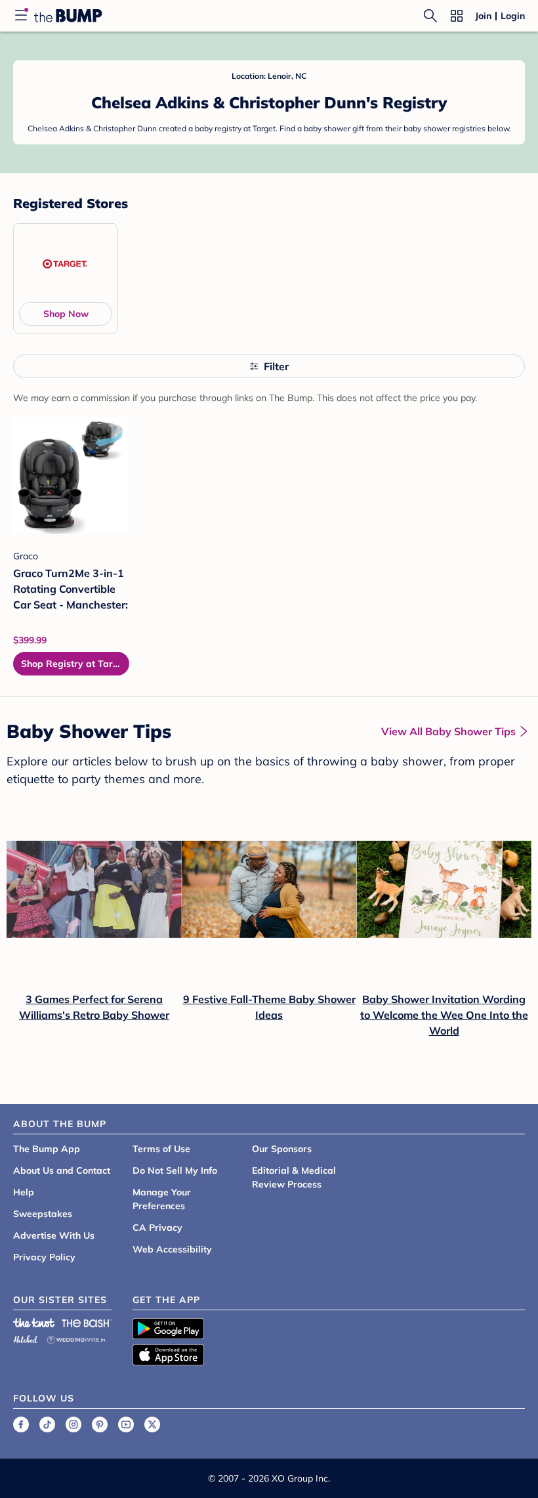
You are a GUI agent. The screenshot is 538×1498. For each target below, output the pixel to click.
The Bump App (46, 1149)
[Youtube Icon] (126, 1424)
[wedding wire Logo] (76, 1337)
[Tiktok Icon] (47, 1424)
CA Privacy (157, 1227)
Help (23, 1192)
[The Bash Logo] (87, 1322)
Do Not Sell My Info (175, 1170)
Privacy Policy (44, 1257)
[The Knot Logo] (34, 1322)
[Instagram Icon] (73, 1424)
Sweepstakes (42, 1214)
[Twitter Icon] (152, 1424)
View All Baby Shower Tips (448, 731)
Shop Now (66, 314)
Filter (276, 366)
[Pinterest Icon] (100, 1424)
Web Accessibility (172, 1249)
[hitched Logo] (25, 1337)
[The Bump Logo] (68, 15)
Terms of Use (161, 1149)
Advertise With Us (53, 1235)
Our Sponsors (282, 1149)
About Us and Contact (61, 1170)
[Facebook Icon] (21, 1424)
